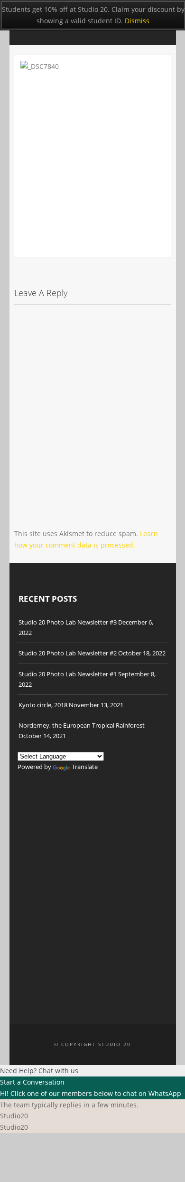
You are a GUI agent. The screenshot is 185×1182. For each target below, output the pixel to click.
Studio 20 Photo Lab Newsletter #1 (67, 674)
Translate (85, 766)
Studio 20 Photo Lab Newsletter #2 (67, 653)
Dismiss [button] (137, 20)
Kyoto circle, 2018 (42, 705)
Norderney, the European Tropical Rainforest (81, 725)
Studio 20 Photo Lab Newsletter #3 (67, 622)
